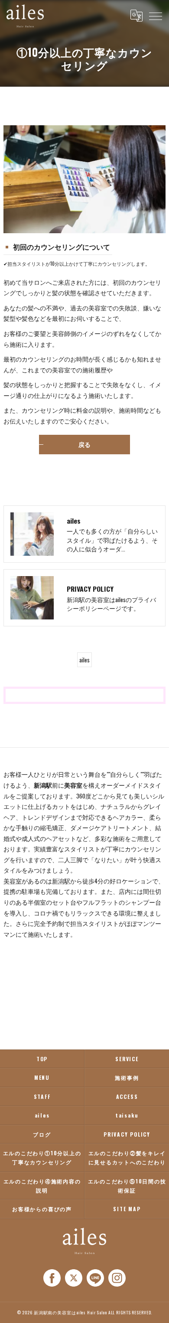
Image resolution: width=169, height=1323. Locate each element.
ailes (84, 659)
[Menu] (155, 15)
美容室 (12, 881)
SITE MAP (126, 1208)
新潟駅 (61, 881)
